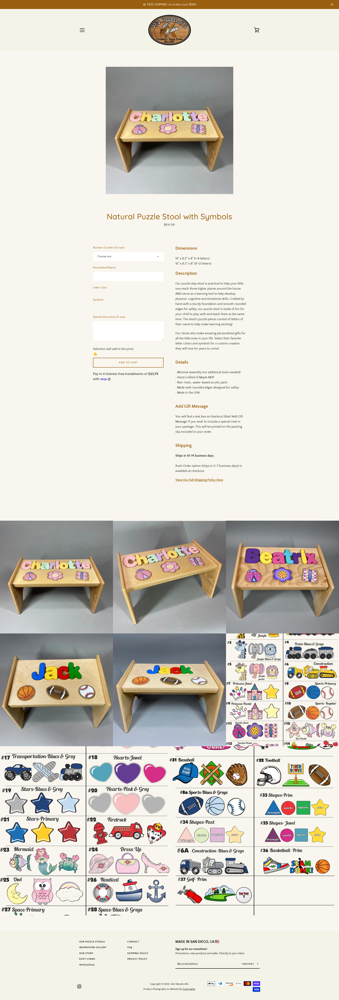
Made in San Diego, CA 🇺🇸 (197, 942)
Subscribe (248, 964)
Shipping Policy (138, 953)
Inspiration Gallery (93, 947)
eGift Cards (87, 959)
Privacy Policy (137, 959)
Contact (133, 941)
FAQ (129, 947)
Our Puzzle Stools (92, 941)
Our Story (86, 953)
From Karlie (189, 989)
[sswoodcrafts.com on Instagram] (79, 986)
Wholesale (87, 965)
